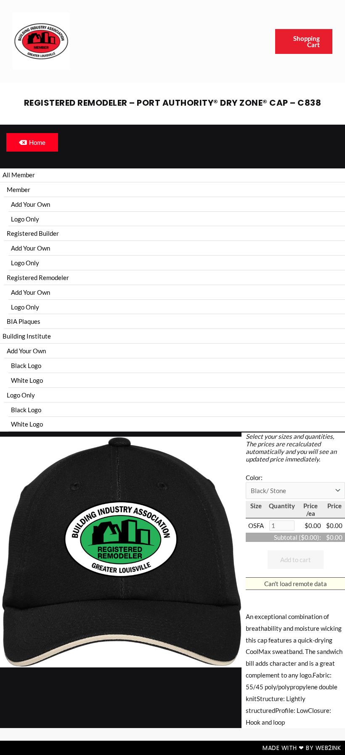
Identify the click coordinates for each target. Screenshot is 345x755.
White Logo (27, 380)
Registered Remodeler (38, 277)
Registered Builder (33, 233)
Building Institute (27, 336)
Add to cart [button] (295, 559)
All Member (19, 175)
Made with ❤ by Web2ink (302, 748)
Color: (254, 477)
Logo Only (25, 219)
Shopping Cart (306, 41)
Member (18, 189)
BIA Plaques (23, 321)
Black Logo (26, 365)
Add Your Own (30, 204)
